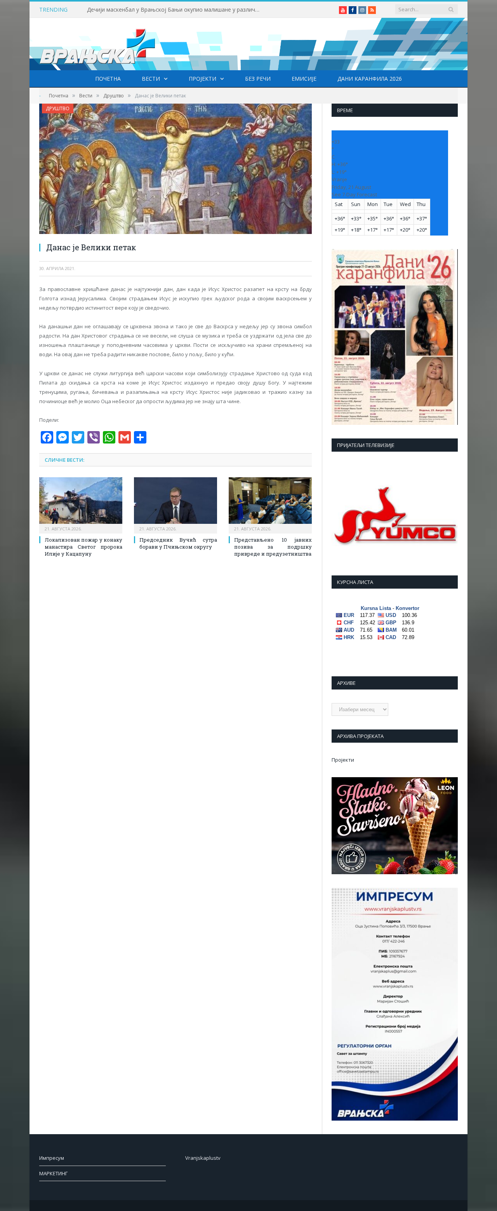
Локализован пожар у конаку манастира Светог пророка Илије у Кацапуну (83, 546)
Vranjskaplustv (203, 1157)
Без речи (258, 78)
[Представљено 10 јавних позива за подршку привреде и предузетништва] (270, 504)
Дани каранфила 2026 (369, 78)
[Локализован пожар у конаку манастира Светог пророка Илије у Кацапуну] (80, 504)
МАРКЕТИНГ (53, 1173)
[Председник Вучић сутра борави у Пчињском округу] (175, 504)
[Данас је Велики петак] (175, 170)
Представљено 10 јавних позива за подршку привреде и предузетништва (273, 546)
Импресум (51, 1157)
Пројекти (202, 78)
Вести (151, 78)
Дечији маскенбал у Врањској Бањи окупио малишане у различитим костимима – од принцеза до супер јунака (176, 9)
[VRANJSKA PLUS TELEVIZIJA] (97, 44)
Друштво (58, 108)
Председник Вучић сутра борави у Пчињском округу (178, 543)
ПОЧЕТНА (108, 78)
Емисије (304, 78)
